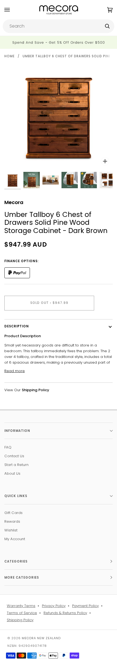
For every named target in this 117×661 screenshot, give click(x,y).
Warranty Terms (21, 605)
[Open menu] (12, 9)
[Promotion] (58, 42)
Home (9, 56)
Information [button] (17, 431)
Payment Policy (85, 605)
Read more (14, 370)
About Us (12, 473)
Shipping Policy (20, 620)
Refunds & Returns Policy (65, 612)
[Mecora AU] (58, 9)
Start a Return (16, 464)
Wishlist (10, 530)
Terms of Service (22, 612)
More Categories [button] (21, 577)
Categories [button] (15, 561)
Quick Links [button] (15, 496)
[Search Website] (107, 26)
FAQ (7, 447)
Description (16, 326)
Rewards (12, 521)
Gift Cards (13, 512)
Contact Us (14, 456)
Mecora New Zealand (41, 638)
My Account (14, 539)
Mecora (13, 202)
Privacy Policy (54, 605)
